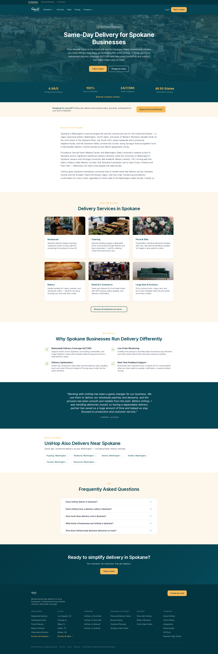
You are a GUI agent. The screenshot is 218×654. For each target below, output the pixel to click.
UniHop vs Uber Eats (92, 620)
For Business (33, 2)
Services (60, 9)
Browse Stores (117, 620)
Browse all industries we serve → (109, 309)
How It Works (168, 620)
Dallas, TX (62, 628)
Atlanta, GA (62, 632)
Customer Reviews (118, 624)
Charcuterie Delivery (39, 632)
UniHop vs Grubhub (92, 628)
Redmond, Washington (85, 456)
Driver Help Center (145, 624)
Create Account (119, 69)
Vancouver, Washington (85, 462)
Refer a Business (144, 620)
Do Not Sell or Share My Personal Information (98, 647)
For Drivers (61, 2)
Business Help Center (172, 636)
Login (167, 9)
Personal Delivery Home (121, 616)
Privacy (62, 647)
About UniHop (169, 616)
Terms (69, 647)
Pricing (77, 9)
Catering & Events (38, 620)
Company (87, 9)
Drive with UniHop (144, 616)
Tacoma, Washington (57, 462)
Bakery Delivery (38, 628)
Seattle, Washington (138, 456)
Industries (47, 9)
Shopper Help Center (119, 628)
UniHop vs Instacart (92, 624)
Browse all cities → (65, 636)
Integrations (168, 624)
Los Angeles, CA (64, 616)
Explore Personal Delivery (151, 109)
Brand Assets (168, 628)
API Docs (167, 632)
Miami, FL (61, 624)
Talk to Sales (179, 9)
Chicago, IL (62, 620)
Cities (69, 9)
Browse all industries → (41, 636)
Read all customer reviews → (109, 97)
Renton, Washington (112, 456)
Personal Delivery (47, 2)
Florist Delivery (37, 624)
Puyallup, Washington (57, 456)
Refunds (77, 647)
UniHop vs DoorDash (93, 616)
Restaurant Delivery (39, 616)
